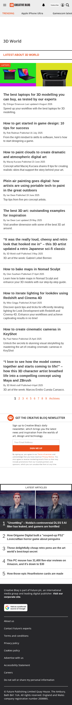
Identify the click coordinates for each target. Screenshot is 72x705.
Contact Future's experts (17, 628)
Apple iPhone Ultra (32, 13)
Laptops (5, 65)
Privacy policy (11, 643)
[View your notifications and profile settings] (43, 5)
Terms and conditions (16, 635)
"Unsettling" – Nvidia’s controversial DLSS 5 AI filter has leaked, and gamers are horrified (36, 524)
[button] (67, 5)
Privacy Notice (48, 457)
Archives (54, 398)
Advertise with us (13, 657)
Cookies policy (12, 650)
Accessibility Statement (17, 665)
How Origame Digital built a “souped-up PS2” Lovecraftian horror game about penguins (35, 537)
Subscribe (55, 5)
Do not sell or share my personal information (29, 679)
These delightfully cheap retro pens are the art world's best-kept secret (36, 549)
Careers (8, 672)
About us (9, 621)
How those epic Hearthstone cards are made (35, 573)
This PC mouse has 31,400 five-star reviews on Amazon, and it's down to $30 (36, 562)
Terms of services (45, 454)
